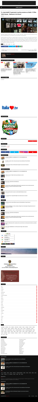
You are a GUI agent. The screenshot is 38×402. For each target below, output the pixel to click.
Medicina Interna (3, 348)
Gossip (32, 328)
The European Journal (4, 353)
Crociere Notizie (21, 340)
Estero (21, 328)
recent (9, 44)
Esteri (18, 328)
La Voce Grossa (3, 347)
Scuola (23, 331)
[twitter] (14, 152)
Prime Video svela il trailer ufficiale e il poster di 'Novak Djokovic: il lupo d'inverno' (17, 202)
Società (26, 331)
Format (24, 328)
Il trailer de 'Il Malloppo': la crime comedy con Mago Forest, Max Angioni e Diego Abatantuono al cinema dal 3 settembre (20, 206)
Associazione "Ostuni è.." (22, 339)
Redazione (12, 54)
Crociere (19, 289)
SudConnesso (21, 352)
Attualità (5, 372)
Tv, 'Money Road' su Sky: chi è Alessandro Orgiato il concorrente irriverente (17, 164)
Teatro (19, 311)
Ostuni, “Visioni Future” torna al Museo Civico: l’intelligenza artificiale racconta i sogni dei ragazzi (31, 70)
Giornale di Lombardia (4, 344)
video (5, 10)
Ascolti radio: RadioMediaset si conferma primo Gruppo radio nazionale (16, 226)
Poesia (19, 301)
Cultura (19, 290)
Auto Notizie (2, 340)
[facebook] (5, 152)
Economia (5, 328)
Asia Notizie (2, 339)
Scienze (19, 305)
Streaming (19, 310)
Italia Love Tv (3, 346)
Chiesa (19, 287)
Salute (19, 304)
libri (19, 320)
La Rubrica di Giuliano (19, 295)
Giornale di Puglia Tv (4, 345)
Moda (19, 296)
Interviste (19, 293)
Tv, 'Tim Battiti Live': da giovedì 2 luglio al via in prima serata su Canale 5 (16, 195)
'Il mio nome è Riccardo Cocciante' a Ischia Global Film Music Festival (15, 191)
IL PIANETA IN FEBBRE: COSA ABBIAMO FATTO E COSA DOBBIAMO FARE (16, 157)
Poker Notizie (3, 351)
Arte (19, 286)
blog (4, 44)
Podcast (19, 299)
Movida (2, 331)
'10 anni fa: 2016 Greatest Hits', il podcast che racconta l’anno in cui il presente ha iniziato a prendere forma (21, 223)
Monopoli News (21, 348)
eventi (19, 317)
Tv (11, 44)
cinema (19, 316)
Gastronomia (19, 292)
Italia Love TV (19, 7)
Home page (2, 10)
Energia (16, 328)
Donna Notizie (21, 341)
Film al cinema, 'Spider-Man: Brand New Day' (12, 181)
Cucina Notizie (3, 341)
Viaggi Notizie (21, 353)
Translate (8, 146)
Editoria (9, 328)
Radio (19, 302)
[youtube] (32, 152)
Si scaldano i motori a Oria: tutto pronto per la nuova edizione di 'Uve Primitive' (6, 69)
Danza (2, 328)
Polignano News (21, 351)
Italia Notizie (21, 346)
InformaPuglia (21, 345)
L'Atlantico (20, 347)
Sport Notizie (3, 352)
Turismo (19, 313)
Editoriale (12, 328)
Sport (19, 308)
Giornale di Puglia (21, 344)
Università (11, 374)
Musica (19, 298)
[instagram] (23, 152)
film (6, 44)
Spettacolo (19, 307)
